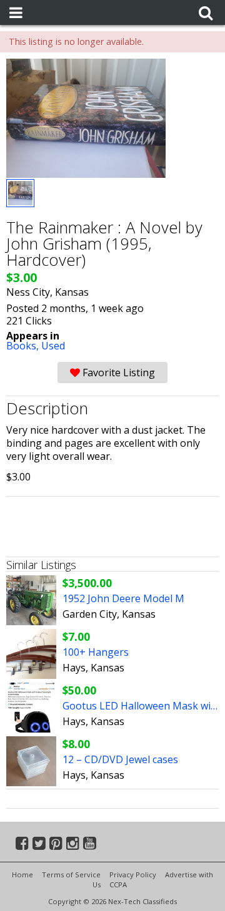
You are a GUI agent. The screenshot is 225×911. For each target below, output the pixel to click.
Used (53, 346)
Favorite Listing (117, 372)
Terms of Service (71, 874)
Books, (23, 346)
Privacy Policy (132, 874)
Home (22, 874)
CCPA (118, 884)
